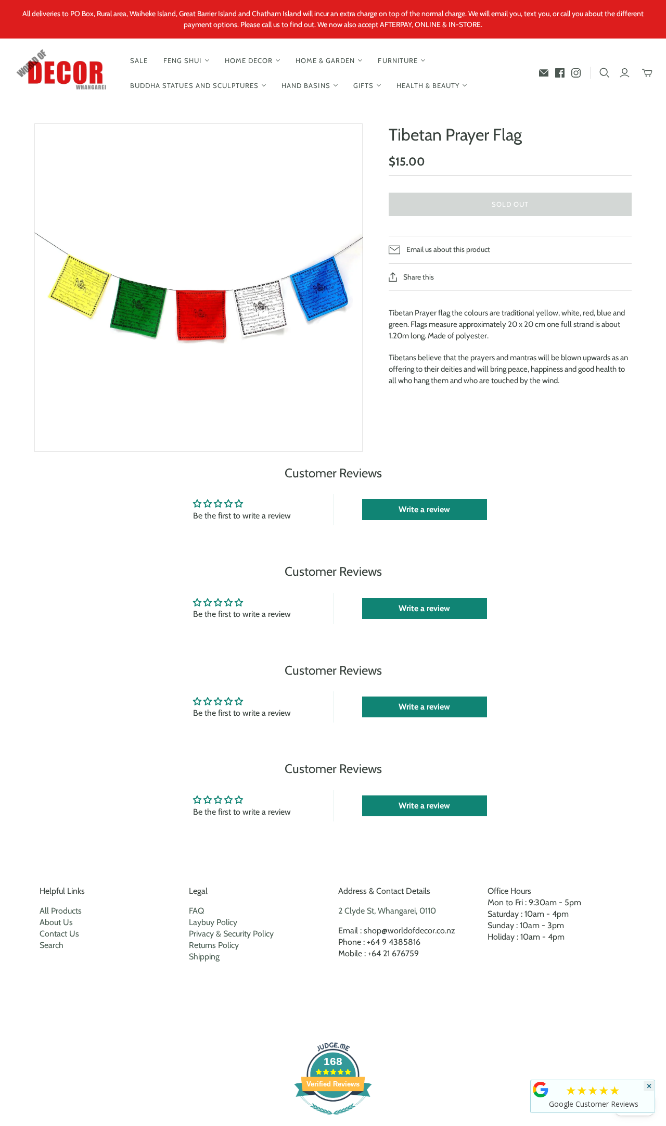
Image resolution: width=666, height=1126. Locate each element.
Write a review (424, 509)
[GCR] (540, 1089)
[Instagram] (576, 73)
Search (51, 945)
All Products (61, 911)
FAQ (196, 911)
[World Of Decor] (64, 73)
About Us (56, 922)
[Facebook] (560, 73)
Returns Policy (214, 945)
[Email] (543, 73)
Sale (139, 60)
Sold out (510, 204)
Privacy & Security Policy (231, 934)
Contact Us (59, 934)
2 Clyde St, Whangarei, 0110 (387, 911)
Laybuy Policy (213, 922)
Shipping (204, 956)
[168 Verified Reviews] (333, 1120)
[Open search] (604, 73)
